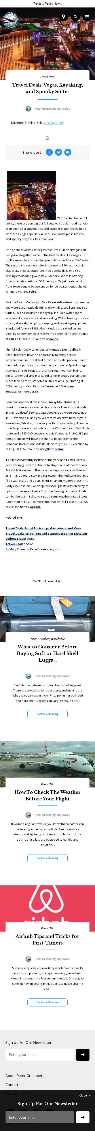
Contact (12, 1084)
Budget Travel (16, 539)
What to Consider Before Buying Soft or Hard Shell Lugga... (47, 653)
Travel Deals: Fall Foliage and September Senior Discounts (46, 534)
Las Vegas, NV (53, 123)
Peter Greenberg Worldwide (48, 639)
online (53, 339)
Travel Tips (47, 784)
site (33, 291)
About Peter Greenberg (25, 1075)
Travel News (47, 77)
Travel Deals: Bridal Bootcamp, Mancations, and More (43, 528)
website (35, 507)
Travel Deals (14, 544)
